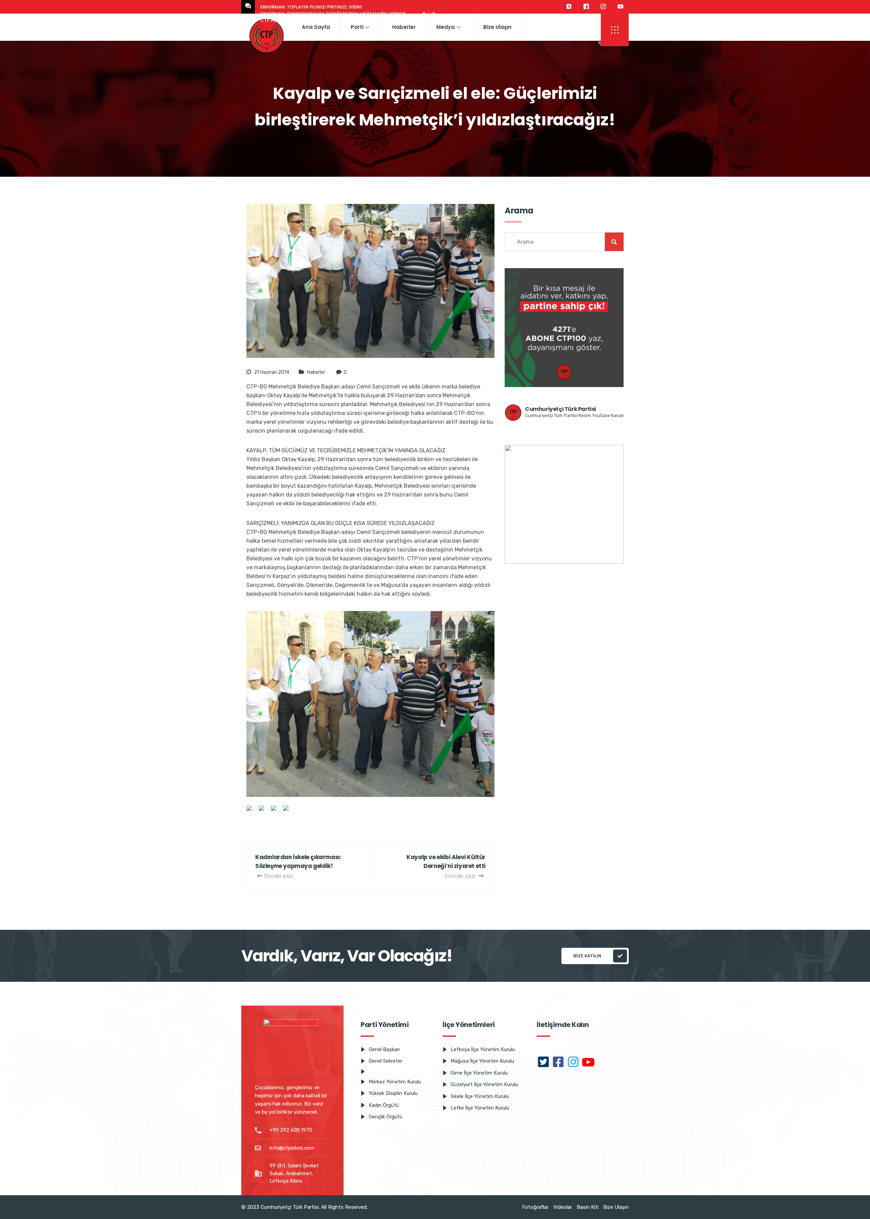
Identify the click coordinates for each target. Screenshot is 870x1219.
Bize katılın (587, 955)
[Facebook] (586, 7)
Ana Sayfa (316, 27)
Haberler (404, 27)
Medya (445, 27)
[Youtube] (620, 7)
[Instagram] (603, 7)
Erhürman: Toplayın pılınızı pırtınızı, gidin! (311, 7)
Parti (357, 27)
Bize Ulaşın (497, 27)
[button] (615, 30)
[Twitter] (569, 7)
